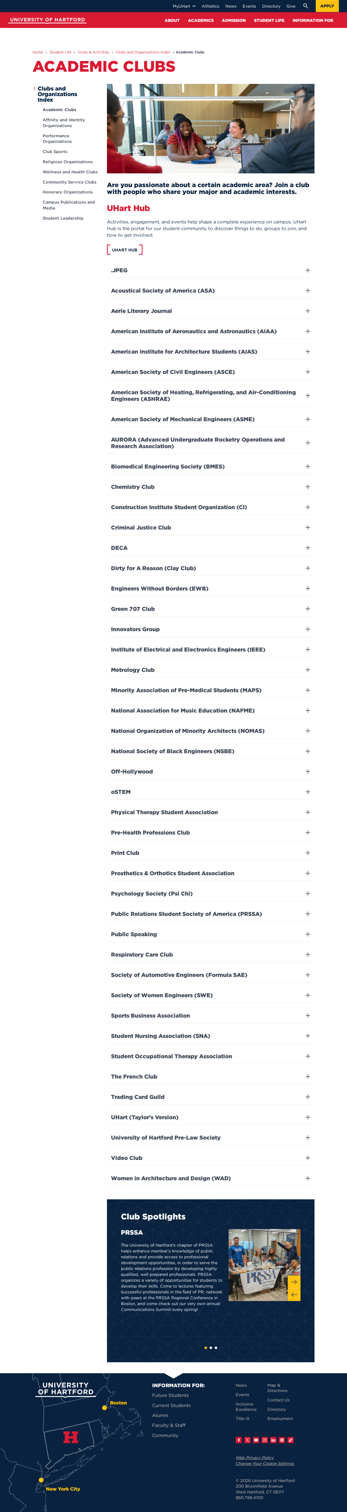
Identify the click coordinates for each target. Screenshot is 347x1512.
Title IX (243, 1418)
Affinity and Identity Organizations (64, 122)
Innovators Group (135, 629)
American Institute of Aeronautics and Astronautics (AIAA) (194, 331)
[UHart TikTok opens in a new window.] (291, 1440)
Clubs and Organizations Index (143, 52)
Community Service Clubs (70, 182)
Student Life (60, 52)
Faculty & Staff (168, 1425)
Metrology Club (133, 670)
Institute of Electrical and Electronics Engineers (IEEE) (188, 649)
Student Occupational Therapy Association (171, 1056)
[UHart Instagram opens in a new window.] (265, 1440)
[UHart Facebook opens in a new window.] (239, 1440)
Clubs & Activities (93, 52)
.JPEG (119, 270)
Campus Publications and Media (69, 205)
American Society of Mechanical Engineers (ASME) (183, 419)
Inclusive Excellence (246, 1406)
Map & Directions (277, 1388)
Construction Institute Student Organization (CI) (179, 507)
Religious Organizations (68, 161)
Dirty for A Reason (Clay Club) (153, 568)
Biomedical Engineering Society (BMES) (168, 466)
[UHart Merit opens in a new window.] (282, 1440)
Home (38, 52)
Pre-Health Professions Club (150, 832)
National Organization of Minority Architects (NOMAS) (188, 731)
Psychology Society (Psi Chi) (152, 893)
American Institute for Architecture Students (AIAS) (184, 351)
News (241, 1385)
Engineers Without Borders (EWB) (160, 588)
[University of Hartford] (46, 21)
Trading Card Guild (138, 1097)
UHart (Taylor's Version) (145, 1117)
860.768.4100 (249, 1497)
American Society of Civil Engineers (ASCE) (173, 372)
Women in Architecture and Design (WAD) (171, 1178)
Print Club (125, 853)
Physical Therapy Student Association (164, 812)
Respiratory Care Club (142, 954)
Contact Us (278, 1399)
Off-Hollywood (132, 771)
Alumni (160, 1415)
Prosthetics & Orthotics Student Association (172, 873)
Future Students (170, 1395)
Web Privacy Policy (255, 1457)
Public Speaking (134, 934)
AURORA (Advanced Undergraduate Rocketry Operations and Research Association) (198, 442)
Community (165, 1435)
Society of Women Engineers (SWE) (162, 995)
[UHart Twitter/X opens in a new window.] (247, 1440)
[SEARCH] (306, 6)
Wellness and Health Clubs (70, 171)
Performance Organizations (57, 138)
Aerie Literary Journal (141, 311)
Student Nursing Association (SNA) (160, 1036)
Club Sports (55, 151)
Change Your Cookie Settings (265, 1463)
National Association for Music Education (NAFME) (183, 710)
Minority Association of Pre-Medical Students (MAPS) (186, 690)
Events (242, 1394)
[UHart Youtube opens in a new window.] (256, 1440)
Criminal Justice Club (141, 527)
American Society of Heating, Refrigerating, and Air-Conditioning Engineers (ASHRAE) (203, 395)
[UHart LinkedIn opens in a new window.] (273, 1440)
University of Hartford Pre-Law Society (166, 1137)
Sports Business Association (150, 1015)
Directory (276, 1409)
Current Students (171, 1405)
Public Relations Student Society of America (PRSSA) (186, 914)
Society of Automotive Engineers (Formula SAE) (179, 975)
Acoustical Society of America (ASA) (163, 290)
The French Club (134, 1076)
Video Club (127, 1158)
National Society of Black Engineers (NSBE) (172, 751)
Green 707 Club (133, 609)
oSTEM (121, 792)
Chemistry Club (133, 486)
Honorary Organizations (68, 191)
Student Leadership (63, 218)
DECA (119, 548)
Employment (280, 1418)
